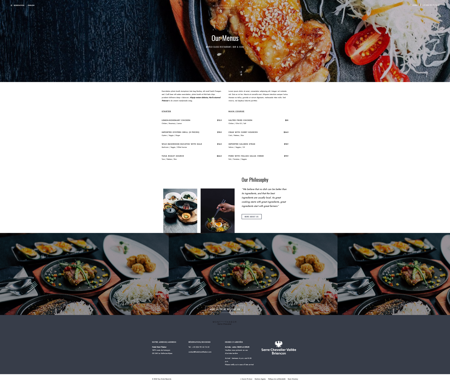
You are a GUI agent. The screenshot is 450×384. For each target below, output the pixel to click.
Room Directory (293, 379)
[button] (252, 216)
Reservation (19, 5)
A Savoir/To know (246, 379)
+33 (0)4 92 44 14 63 (430, 5)
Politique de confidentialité (276, 379)
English (31, 5)
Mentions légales (260, 379)
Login (414, 5)
